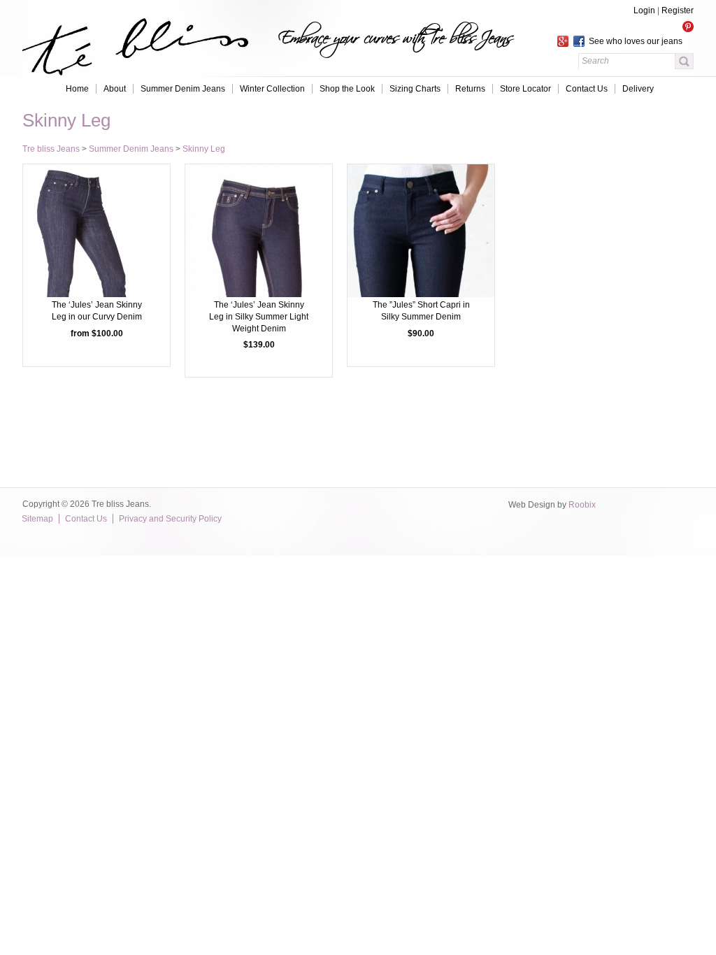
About (114, 89)
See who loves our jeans (633, 41)
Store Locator (525, 89)
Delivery (638, 89)
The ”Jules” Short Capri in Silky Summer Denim (421, 311)
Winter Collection (272, 89)
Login (644, 10)
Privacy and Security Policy (170, 519)
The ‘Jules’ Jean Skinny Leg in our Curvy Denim (97, 311)
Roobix (582, 505)
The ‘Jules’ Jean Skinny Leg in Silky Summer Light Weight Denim (258, 316)
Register (677, 10)
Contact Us (587, 89)
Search (684, 61)
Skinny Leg (203, 149)
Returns (470, 89)
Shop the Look (347, 89)
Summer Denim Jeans (183, 89)
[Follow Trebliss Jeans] (625, 26)
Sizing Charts (415, 89)
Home (77, 89)
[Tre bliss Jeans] (132, 69)
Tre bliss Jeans (51, 149)
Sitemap (37, 519)
